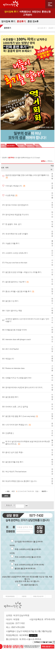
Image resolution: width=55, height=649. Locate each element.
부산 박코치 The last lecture (15, 472)
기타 (36, 145)
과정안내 (36, 11)
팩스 (8, 627)
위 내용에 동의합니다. (29, 585)
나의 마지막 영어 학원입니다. (16, 425)
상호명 (9, 615)
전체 (2, 145)
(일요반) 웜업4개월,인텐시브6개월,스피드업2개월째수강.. (27, 175)
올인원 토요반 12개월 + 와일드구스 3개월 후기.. (23, 272)
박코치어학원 (11, 4)
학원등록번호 (12, 635)
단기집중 (20, 145)
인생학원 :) (9, 433)
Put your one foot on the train (16, 263)
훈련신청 (46, 11)
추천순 (50, 161)
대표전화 (10, 623)
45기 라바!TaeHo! (12, 349)
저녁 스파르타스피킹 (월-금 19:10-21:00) (25, 559)
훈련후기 (21, 21)
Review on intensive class (15, 368)
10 (33, 491)
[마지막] (44, 491)
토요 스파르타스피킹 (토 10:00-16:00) (29, 565)
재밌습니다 (9, 359)
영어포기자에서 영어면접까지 (16, 205)
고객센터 (27, 14)
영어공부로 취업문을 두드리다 (17, 215)
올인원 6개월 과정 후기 (14, 462)
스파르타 (29, 145)
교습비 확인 (33, 635)
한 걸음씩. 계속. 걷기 (13, 224)
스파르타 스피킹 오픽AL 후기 (16, 253)
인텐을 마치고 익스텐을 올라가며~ (18, 378)
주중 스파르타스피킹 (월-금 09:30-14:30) (25, 551)
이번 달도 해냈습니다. (13, 186)
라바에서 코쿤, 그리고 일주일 (16, 407)
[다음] (37, 491)
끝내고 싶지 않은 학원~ (14, 452)
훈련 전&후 (33, 21)
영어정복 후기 (11, 11)
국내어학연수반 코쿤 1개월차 (16, 234)
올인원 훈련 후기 (11, 397)
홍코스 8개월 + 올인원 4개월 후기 (18, 291)
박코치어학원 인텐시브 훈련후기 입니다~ (21, 481)
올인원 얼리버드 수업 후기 (15, 282)
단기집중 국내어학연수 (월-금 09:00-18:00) (26, 543)
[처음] (8, 491)
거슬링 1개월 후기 (12, 243)
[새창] (10, 595)
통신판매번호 (12, 639)
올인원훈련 (11, 145)
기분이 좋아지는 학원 (13, 311)
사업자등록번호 (36, 619)
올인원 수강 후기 (11, 301)
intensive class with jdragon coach (18, 339)
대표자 (9, 619)
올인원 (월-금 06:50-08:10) (25, 568)
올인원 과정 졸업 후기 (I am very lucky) (20, 416)
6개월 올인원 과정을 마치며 (16, 330)
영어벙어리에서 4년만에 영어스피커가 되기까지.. (24, 387)
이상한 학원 (9, 195)
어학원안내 (25, 11)
